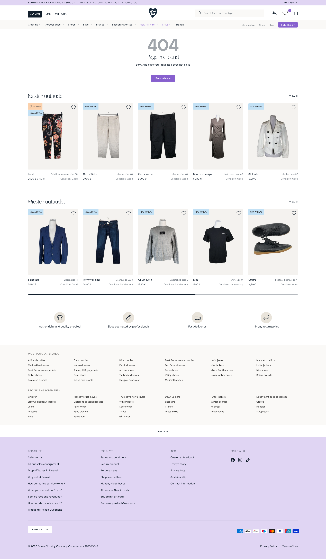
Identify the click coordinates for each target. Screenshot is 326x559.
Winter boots (126, 401)
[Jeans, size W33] (108, 242)
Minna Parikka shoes (222, 370)
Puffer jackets (218, 396)
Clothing (33, 24)
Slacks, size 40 (125, 174)
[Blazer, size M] (53, 242)
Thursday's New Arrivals (115, 490)
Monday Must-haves (85, 396)
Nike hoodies (126, 360)
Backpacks (80, 416)
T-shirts (169, 406)
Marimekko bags (174, 379)
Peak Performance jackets (42, 370)
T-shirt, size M (235, 279)
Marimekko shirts (265, 360)
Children (61, 14)
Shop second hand (112, 477)
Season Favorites (122, 24)
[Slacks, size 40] (108, 136)
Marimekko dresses (38, 365)
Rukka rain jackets (83, 379)
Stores (262, 25)
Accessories (53, 24)
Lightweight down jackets (42, 401)
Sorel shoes (80, 375)
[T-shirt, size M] (218, 242)
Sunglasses (262, 411)
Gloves (260, 401)
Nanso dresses (82, 365)
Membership (248, 25)
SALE (165, 24)
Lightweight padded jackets (271, 396)
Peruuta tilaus (109, 470)
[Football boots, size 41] (273, 242)
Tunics (122, 411)
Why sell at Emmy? (39, 477)
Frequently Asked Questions (45, 509)
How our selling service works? (46, 483)
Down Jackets (172, 396)
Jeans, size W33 (124, 279)
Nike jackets (217, 365)
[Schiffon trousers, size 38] (53, 136)
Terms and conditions (114, 457)
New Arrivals (147, 24)
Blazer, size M (71, 279)
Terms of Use (290, 546)
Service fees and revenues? (45, 496)
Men (48, 14)
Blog (271, 25)
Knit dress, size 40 (233, 174)
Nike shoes (262, 370)
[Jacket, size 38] (273, 136)
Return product (110, 464)
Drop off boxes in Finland (43, 470)
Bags (86, 24)
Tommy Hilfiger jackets (86, 370)
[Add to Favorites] (73, 107)
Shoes (72, 24)
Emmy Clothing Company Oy (54, 546)
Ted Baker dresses (175, 365)
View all (293, 95)
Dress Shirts (171, 411)
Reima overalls (264, 375)
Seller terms (35, 457)
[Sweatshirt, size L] (163, 242)
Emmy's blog (177, 470)
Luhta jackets (263, 365)
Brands (100, 24)
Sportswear (125, 406)
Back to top (163, 431)
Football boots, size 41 (286, 279)
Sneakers (170, 401)
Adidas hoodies (36, 360)
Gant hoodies (81, 360)
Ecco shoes (171, 370)
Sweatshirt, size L (179, 279)
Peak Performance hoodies (179, 360)
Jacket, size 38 (290, 174)
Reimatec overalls (37, 379)
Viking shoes (172, 375)
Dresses (32, 411)
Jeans (31, 406)
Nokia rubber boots (221, 375)
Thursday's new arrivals (132, 396)
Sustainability (178, 477)
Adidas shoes (126, 370)
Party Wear (80, 406)
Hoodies (260, 406)
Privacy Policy (268, 546)
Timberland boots (129, 375)
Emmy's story (178, 464)
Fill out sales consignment (43, 464)
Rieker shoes (35, 375)
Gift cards (124, 416)
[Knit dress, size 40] (218, 136)
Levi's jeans (217, 360)
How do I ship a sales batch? (45, 503)
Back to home (163, 78)
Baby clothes (81, 411)
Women (35, 14)
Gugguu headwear (129, 379)
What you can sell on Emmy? (45, 490)
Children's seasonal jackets (88, 401)
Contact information (182, 483)
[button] (296, 13)
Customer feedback (182, 457)
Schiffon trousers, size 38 (64, 174)
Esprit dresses (127, 365)
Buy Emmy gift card (112, 496)
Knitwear (215, 406)
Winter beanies (219, 401)
